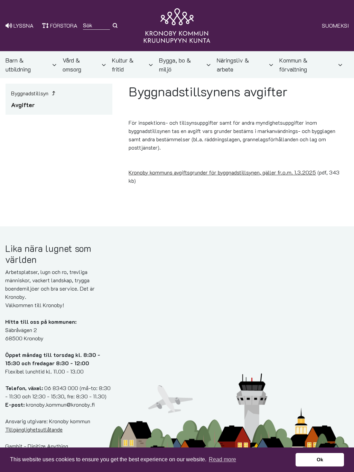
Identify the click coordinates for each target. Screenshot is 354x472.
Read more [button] (222, 459)
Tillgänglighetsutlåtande (34, 429)
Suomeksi (335, 25)
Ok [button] (320, 459)
